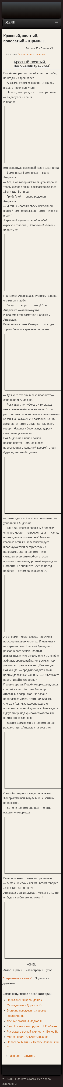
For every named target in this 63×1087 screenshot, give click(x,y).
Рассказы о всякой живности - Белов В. (32, 1031)
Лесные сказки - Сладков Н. (25, 1021)
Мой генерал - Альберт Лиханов (27, 1037)
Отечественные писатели (31, 54)
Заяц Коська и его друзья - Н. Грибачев (32, 1026)
